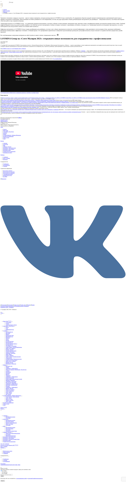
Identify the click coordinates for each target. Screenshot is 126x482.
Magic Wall (5, 130)
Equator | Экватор (10, 349)
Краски (2, 141)
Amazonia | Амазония (10, 353)
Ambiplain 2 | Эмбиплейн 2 (12, 383)
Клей (4, 138)
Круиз (7, 327)
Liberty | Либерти (9, 355)
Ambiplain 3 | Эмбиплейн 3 (12, 376)
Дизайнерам (6, 163)
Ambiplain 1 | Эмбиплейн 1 (12, 387)
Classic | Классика (10, 390)
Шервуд (7, 334)
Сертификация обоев (8, 174)
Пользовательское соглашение (22, 306)
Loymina (5, 132)
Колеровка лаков (7, 150)
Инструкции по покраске (9, 173)
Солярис (8, 370)
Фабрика (2, 154)
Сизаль (7, 323)
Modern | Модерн (9, 388)
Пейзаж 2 (8, 337)
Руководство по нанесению (9, 151)
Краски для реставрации (11, 422)
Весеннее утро (9, 366)
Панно (4, 407)
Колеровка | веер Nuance (8, 438)
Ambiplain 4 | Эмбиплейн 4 (12, 368)
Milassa (4, 134)
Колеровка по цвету (7, 152)
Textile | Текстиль (9, 400)
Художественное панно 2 (11, 343)
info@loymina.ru (4, 121)
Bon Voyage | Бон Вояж (11, 382)
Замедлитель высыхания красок (13, 433)
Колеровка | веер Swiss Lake (9, 436)
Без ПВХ (5, 176)
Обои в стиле (6, 137)
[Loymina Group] (7, 2)
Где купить (3, 463)
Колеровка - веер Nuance (8, 149)
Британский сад (9, 342)
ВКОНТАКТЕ (9, 464)
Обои (2, 127)
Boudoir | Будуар (9, 362)
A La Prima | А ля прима (11, 346)
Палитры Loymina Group (11, 431)
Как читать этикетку (7, 170)
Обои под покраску (10, 389)
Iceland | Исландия (10, 377)
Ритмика (8, 386)
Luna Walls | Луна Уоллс (8, 131)
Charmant (83, 50)
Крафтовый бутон (10, 329)
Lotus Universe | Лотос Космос (12, 396)
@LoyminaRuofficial (57, 58)
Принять (2, 480)
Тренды (5, 129)
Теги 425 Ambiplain (5, 443)
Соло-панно (8, 322)
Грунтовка (8, 418)
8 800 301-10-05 (4, 120)
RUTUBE (15, 464)
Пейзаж (7, 340)
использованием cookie (21, 478)
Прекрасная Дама (10, 335)
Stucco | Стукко (9, 399)
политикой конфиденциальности (35, 478)
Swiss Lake (5, 144)
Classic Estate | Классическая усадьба (14, 379)
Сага (7, 328)
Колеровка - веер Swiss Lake (9, 148)
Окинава (8, 373)
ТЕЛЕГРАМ (3, 464)
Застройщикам (6, 165)
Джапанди (8, 375)
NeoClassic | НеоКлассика (11, 385)
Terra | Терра (8, 401)
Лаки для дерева (9, 424)
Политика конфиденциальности (8, 306)
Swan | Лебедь (9, 392)
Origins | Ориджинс (10, 352)
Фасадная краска (9, 428)
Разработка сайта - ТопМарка (7, 307)
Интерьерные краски (10, 416)
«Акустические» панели (11, 324)
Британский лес (9, 344)
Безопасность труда (7, 175)
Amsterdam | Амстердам (11, 381)
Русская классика (10, 341)
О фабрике (5, 157)
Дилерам (5, 166)
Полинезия (8, 372)
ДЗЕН (19, 464)
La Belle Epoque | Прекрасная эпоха (14, 359)
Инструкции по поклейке (9, 171)
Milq (4, 145)
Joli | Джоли (8, 394)
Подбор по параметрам (8, 136)
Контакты (5, 159)
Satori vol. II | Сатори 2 (11, 361)
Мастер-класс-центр (7, 451)
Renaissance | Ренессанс (11, 363)
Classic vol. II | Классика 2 (11, 360)
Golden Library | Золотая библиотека (14, 347)
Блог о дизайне (6, 158)
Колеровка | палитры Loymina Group (11, 439)
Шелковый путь (9, 336)
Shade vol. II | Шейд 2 (10, 348)
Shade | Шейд (9, 354)
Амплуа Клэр (9, 357)
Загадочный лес (9, 332)
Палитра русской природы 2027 (9, 445)
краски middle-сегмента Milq (15, 52)
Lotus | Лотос (9, 398)
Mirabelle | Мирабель (10, 380)
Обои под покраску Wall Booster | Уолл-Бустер (16, 369)
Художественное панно (11, 350)
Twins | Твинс (9, 393)
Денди (7, 339)
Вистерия (8, 333)
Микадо (7, 374)
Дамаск (7, 367)
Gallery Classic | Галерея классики (13, 356)
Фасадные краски (10, 421)
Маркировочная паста (11, 435)
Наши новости (6, 452)
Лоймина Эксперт (7, 146)
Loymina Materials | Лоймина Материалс (12, 135)
